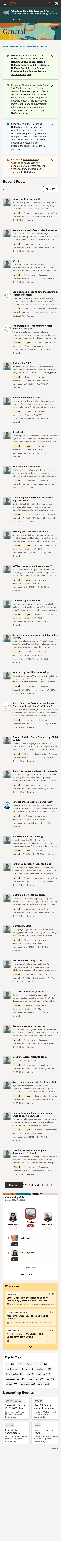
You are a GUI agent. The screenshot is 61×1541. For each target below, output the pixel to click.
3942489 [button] (38, 943)
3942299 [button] (51, 247)
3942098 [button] (38, 618)
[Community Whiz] (22, 1274)
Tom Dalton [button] (39, 819)
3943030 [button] (38, 549)
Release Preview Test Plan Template (28, 73)
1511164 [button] (25, 1170)
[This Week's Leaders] (28, 1274)
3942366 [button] (30, 947)
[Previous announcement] (13, 20)
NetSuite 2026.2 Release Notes (27, 61)
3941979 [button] (49, 1170)
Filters (48, 189)
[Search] (50, 3)
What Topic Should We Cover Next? (28, 11)
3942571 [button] (30, 418)
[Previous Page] (42, 1185)
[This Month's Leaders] (33, 1274)
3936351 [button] (25, 757)
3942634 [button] (50, 1068)
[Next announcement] (19, 20)
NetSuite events (19, 126)
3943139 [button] (38, 655)
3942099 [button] (38, 415)
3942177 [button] (38, 583)
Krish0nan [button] (31, 552)
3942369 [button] (26, 518)
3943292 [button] (50, 1099)
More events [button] (52, 1447)
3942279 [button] (26, 216)
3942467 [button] (30, 587)
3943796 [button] (38, 449)
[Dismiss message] (52, 56)
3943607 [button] (51, 1043)
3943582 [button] (50, 881)
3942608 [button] (26, 247)
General (30, 220)
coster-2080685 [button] (41, 380)
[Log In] (56, 3)
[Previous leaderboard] (16, 1274)
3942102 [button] (52, 723)
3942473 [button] (38, 1009)
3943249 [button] (26, 978)
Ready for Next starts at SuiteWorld (30, 84)
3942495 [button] (26, 484)
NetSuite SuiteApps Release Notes (29, 64)
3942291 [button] (30, 1012)
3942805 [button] (50, 278)
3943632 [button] (52, 312)
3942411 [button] (25, 881)
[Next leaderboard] (44, 1274)
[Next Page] (51, 1185)
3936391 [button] (25, 278)
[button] (7, 202)
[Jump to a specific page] (56, 1185)
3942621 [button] (50, 216)
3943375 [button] (26, 854)
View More (31, 1267)
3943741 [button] (26, 788)
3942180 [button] (26, 1043)
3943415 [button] (38, 1133)
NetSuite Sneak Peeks (22, 68)
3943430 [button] (51, 518)
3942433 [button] (50, 788)
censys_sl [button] (26, 312)
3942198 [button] (30, 453)
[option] (13, 1401)
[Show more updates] (30, 1347)
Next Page (14, 1185)
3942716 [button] (50, 978)
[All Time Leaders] (38, 1274)
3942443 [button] (26, 690)
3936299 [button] (50, 757)
